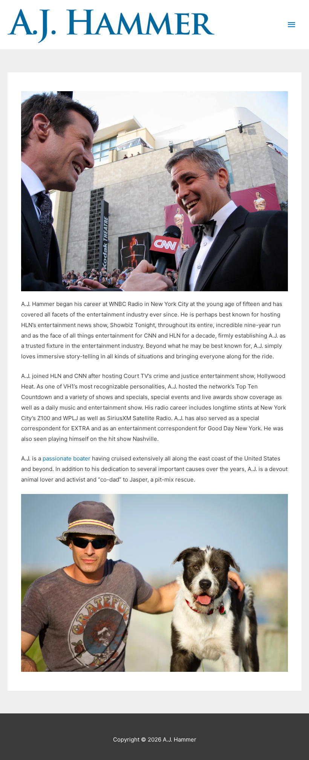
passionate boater (66, 458)
